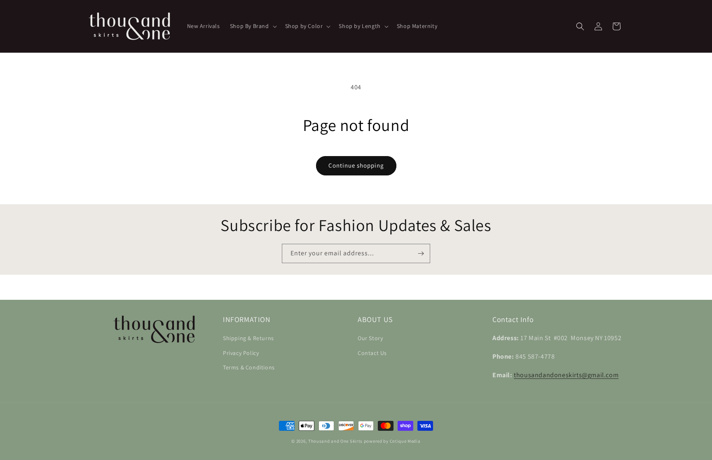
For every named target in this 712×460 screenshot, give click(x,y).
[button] (252, 26)
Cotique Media (405, 441)
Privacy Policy (241, 352)
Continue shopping (356, 165)
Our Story (370, 338)
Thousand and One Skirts (335, 441)
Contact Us (372, 352)
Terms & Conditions (249, 367)
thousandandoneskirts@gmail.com (566, 375)
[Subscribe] (421, 253)
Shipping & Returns (248, 338)
